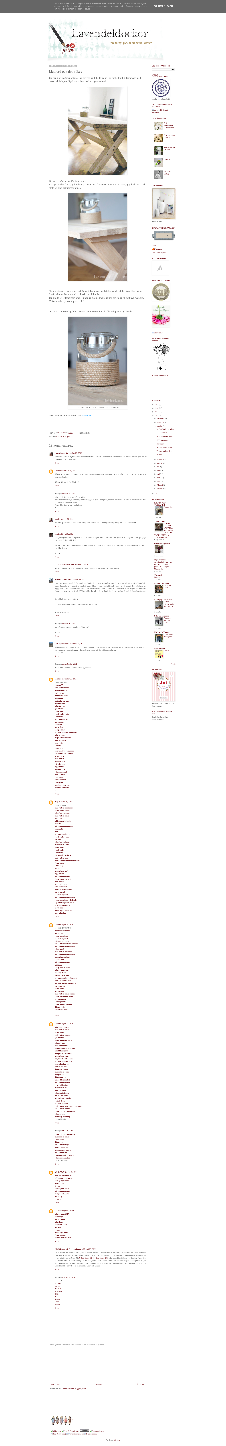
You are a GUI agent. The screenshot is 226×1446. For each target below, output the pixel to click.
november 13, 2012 (69, 664)
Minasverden (159, 648)
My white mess (160, 560)
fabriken (59, 437)
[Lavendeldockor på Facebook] (163, 112)
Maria (57, 519)
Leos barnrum (162, 433)
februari (160, 485)
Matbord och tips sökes (165, 429)
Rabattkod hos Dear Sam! (167, 620)
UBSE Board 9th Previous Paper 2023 (70, 1249)
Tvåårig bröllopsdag (164, 451)
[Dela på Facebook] (86, 433)
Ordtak (166, 651)
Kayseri (57, 1299)
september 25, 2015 (69, 679)
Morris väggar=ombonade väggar (169, 604)
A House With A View (63, 580)
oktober (160, 426)
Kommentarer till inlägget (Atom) (74, 1389)
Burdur (57, 1304)
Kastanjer (160, 444)
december (161, 419)
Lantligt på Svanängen (163, 600)
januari (159, 489)
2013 (157, 412)
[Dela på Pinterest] (89, 433)
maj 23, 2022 (91, 1249)
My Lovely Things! (162, 632)
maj (158, 474)
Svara (57, 463)
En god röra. (168, 507)
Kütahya (58, 1283)
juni (158, 470)
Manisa (57, 1286)
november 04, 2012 (77, 644)
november (161, 422)
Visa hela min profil (159, 253)
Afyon (57, 1297)
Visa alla (173, 664)
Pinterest (157, 577)
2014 (157, 408)
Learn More (159, 6)
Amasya (58, 1289)
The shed (158, 575)
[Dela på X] (84, 433)
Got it (170, 6)
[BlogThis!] (82, 433)
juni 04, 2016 (68, 925)
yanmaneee (59, 1210)
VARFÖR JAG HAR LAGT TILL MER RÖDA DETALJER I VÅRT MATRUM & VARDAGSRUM (164, 530)
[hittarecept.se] (157, 333)
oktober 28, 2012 (75, 453)
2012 (157, 415)
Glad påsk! (168, 159)
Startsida (98, 1384)
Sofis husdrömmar (161, 616)
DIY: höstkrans (162, 440)
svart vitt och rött (61, 453)
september (161, 459)
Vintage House (160, 521)
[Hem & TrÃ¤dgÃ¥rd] (70, 1431)
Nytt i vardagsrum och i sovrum (169, 125)
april (159, 478)
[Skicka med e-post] (80, 433)
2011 (157, 493)
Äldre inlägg (141, 1384)
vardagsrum (67, 437)
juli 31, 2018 (72, 1172)
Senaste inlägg (54, 1384)
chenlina (58, 679)
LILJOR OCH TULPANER (160, 504)
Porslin (159, 455)
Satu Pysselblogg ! (62, 644)
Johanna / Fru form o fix (64, 565)
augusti (160, 463)
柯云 (56, 802)
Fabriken (86, 415)
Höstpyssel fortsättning (165, 436)
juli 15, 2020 (69, 1210)
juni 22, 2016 (68, 1024)
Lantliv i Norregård (162, 583)
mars (159, 481)
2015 (157, 404)
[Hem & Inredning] (58, 1434)
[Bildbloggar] (56, 1431)
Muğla (57, 1302)
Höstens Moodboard (164, 447)
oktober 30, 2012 (68, 623)
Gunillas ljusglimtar (162, 543)
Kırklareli (58, 1291)
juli (158, 467)
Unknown (59, 471)
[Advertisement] (97, 1364)
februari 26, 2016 (65, 802)
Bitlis (57, 1294)
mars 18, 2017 (67, 1131)
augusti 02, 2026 (68, 1277)
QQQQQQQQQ (61, 1172)
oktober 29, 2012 (81, 565)
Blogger (117, 1440)
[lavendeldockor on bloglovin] (161, 370)
